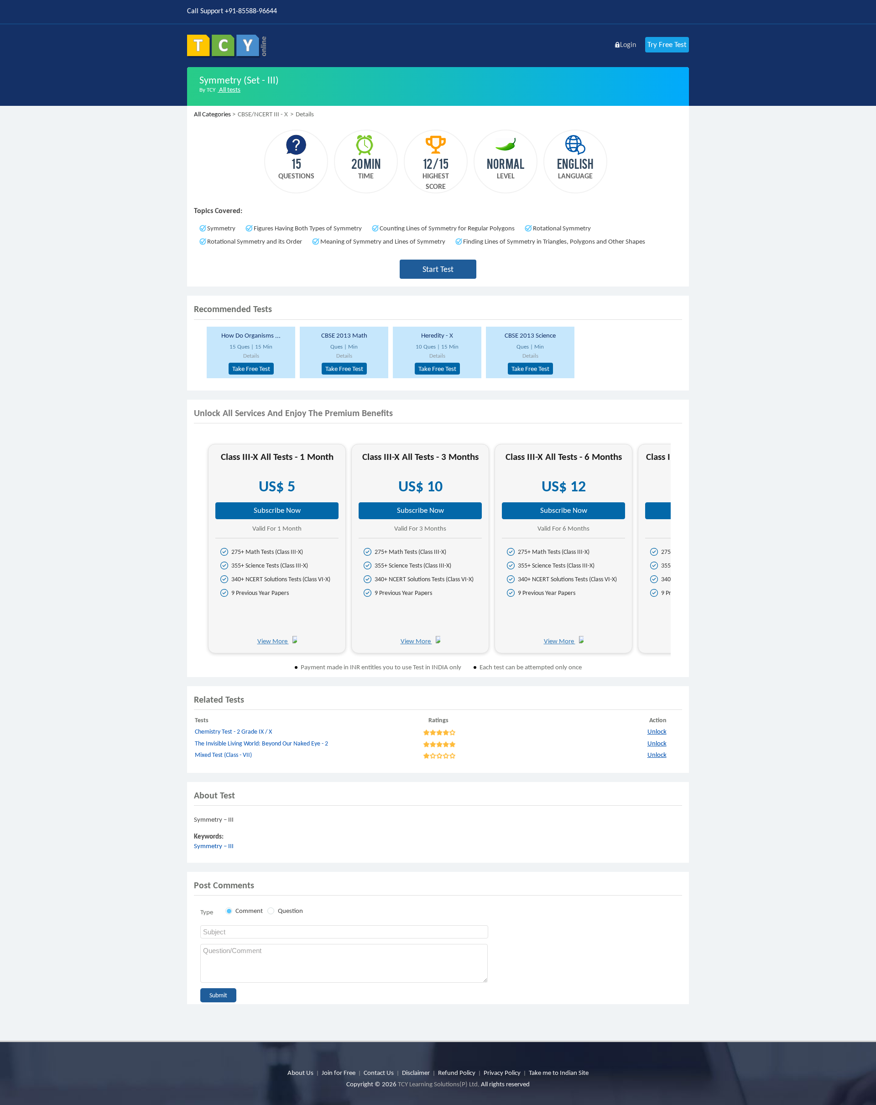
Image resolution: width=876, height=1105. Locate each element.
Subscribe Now (277, 510)
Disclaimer (416, 1073)
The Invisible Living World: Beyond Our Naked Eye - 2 (261, 743)
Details (251, 355)
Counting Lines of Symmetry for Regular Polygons (447, 228)
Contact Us (379, 1073)
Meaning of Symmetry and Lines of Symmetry (382, 241)
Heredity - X (437, 335)
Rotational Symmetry (562, 228)
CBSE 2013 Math (344, 335)
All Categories (212, 114)
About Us (300, 1073)
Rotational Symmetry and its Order (254, 241)
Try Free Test (667, 44)
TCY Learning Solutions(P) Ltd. (439, 1084)
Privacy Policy (502, 1073)
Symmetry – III (214, 846)
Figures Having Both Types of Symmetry (308, 228)
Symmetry (221, 228)
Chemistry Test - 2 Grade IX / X (233, 731)
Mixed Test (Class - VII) (223, 755)
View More (273, 641)
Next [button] (678, 552)
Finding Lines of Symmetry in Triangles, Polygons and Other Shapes (554, 241)
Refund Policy (456, 1073)
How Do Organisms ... (251, 335)
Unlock (657, 731)
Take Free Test (251, 369)
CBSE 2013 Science (530, 335)
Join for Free (338, 1073)
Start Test (438, 269)
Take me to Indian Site (559, 1073)
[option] (249, 352)
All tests (229, 89)
